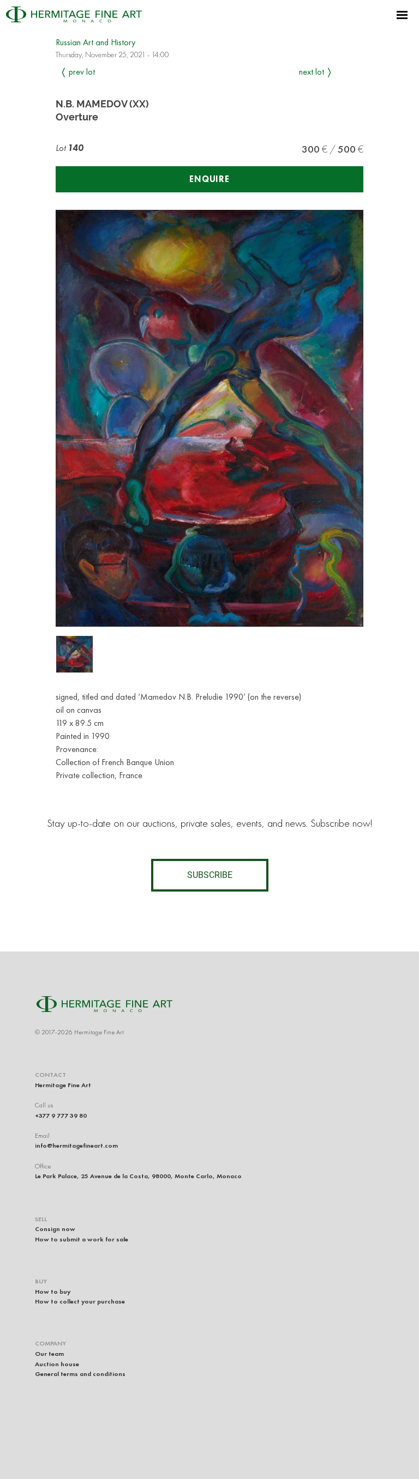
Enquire (209, 179)
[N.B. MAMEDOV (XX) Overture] (74, 654)
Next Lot (311, 71)
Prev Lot (82, 71)
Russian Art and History (95, 42)
